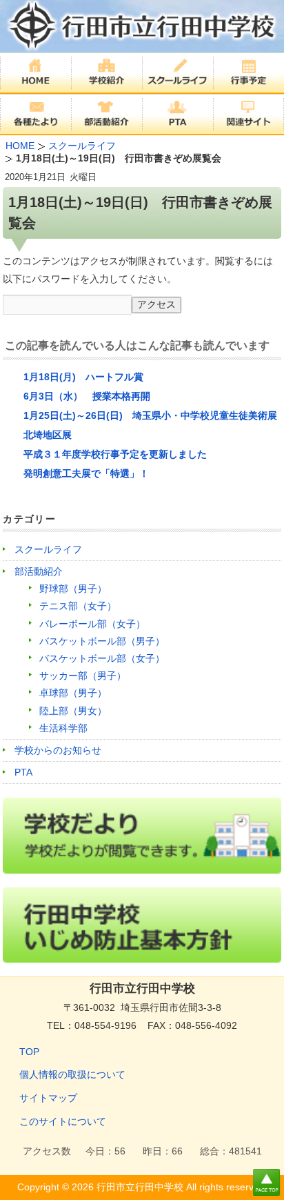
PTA (23, 772)
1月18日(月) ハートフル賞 (83, 376)
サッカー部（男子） (82, 675)
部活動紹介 (38, 571)
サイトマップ (48, 1097)
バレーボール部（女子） (92, 623)
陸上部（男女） (73, 710)
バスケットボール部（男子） (102, 641)
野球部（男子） (73, 588)
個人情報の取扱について (72, 1074)
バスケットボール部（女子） (102, 658)
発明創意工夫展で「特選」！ (86, 473)
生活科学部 (63, 728)
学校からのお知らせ (57, 750)
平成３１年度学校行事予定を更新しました (115, 454)
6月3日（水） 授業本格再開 (86, 396)
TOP (29, 1051)
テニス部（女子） (77, 605)
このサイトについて (62, 1121)
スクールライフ (48, 549)
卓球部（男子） (73, 692)
